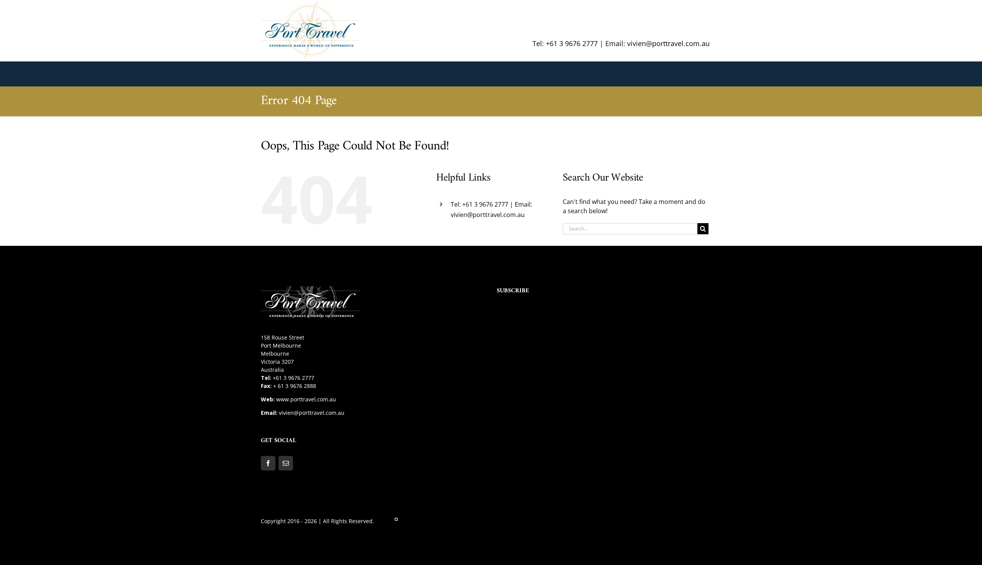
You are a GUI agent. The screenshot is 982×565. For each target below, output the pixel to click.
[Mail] (285, 463)
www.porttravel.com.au (306, 399)
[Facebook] (268, 463)
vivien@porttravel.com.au (311, 412)
